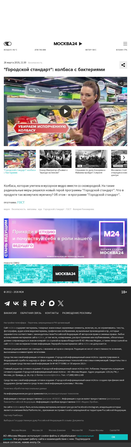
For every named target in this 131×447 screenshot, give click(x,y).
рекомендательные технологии (63, 393)
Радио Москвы (96, 430)
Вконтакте (16, 303)
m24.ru (12, 328)
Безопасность (35, 62)
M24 (21, 292)
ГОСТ (21, 202)
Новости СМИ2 (11, 262)
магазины (31, 209)
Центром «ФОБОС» (51, 398)
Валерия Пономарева (83, 209)
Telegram (7, 303)
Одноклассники (25, 303)
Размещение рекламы (77, 313)
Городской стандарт (53, 209)
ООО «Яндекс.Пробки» (87, 402)
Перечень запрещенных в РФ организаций (49, 322)
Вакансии (10, 313)
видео (7, 209)
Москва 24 (65, 44)
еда (40, 209)
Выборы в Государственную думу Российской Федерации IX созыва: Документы (44, 420)
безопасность (19, 209)
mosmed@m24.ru (51, 375)
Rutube (34, 303)
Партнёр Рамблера (13, 415)
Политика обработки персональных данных (25, 388)
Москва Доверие (57, 430)
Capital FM (114, 430)
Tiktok (43, 303)
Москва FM (77, 430)
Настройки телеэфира (15, 322)
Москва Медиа (19, 430)
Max (52, 303)
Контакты (52, 313)
